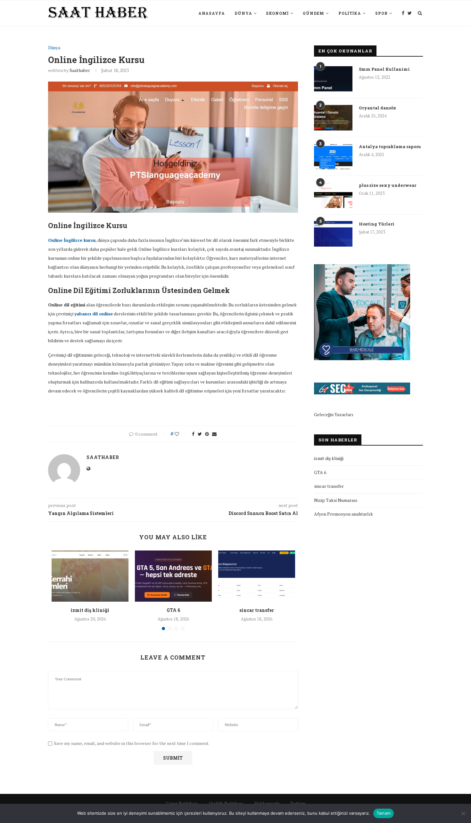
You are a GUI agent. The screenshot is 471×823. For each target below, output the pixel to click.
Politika (349, 13)
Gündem (313, 13)
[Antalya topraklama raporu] (333, 156)
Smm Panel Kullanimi (384, 69)
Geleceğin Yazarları (333, 414)
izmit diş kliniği (89, 610)
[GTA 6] (173, 576)
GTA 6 (173, 610)
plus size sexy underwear (387, 185)
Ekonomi (277, 13)
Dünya (243, 13)
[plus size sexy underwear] (333, 195)
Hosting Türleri (376, 224)
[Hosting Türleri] (333, 234)
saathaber (80, 70)
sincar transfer (256, 610)
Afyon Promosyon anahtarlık (343, 514)
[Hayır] (463, 813)
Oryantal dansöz (377, 108)
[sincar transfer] (256, 576)
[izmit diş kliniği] (90, 576)
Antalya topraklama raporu (390, 146)
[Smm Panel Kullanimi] (333, 79)
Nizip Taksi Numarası (336, 500)
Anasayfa (211, 13)
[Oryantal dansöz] (333, 118)
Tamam (383, 813)
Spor (381, 13)
